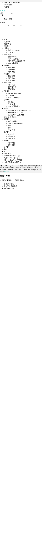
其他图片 (11, 95)
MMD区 (7, 46)
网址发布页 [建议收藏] (12, 2)
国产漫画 (11, 78)
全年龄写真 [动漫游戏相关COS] (19, 110)
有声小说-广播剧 (14, 59)
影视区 (6, 119)
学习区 (6, 140)
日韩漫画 (11, 76)
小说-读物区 (8, 82)
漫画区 (6, 74)
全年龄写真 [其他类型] (16, 115)
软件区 (6, 132)
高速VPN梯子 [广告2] (11, 158)
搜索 (1, 15)
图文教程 (11, 143)
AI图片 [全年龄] (13, 97)
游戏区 (6, 100)
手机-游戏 (11, 104)
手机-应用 (11, 136)
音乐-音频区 (8, 54)
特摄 (9, 128)
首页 (5, 39)
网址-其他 (11, 138)
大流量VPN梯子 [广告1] (12, 156)
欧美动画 (11, 72)
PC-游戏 (11, 102)
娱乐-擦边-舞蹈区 (10, 117)
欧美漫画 (11, 80)
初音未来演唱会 (14, 50)
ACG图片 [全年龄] (14, 93)
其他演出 (11, 52)
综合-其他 (11, 130)
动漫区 (6, 65)
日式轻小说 (12, 87)
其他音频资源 (13, 63)
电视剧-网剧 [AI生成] (15, 123)
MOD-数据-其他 (14, 106)
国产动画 (11, 70)
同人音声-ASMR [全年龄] (17, 61)
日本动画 (11, 67)
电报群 (6, 7)
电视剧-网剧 (12, 121)
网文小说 (11, 85)
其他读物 (11, 89)
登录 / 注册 (8, 19)
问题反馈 (7, 153)
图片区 (6, 91)
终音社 (2, 11)
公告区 (6, 147)
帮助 (5, 151)
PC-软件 (11, 134)
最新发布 (7, 42)
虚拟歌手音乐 (13, 57)
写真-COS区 (8, 108)
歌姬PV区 (7, 44)
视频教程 (11, 145)
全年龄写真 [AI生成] (15, 113)
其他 (5, 149)
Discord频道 (8, 5)
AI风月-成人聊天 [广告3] (13, 160)
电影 (9, 125)
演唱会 (6, 48)
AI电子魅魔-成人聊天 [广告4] (14, 162)
